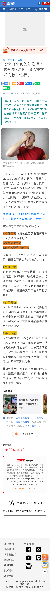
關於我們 (9, 543)
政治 (28, 9)
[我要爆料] (45, 557)
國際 (41, 9)
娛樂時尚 (12, 9)
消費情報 (9, 575)
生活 (21, 9)
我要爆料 (19, 85)
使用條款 (9, 565)
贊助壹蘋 (12, 85)
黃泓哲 (28, 93)
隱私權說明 (9, 554)
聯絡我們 (9, 549)
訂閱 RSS (21, 488)
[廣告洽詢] (45, 564)
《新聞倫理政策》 (22, 418)
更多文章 (32, 488)
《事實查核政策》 (22, 421)
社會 (34, 9)
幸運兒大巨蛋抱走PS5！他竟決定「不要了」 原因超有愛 (28, 51)
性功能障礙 (17, 449)
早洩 (6, 449)
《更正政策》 (32, 425)
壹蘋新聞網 (8, 59)
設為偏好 (4, 85)
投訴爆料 (9, 570)
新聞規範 (9, 559)
